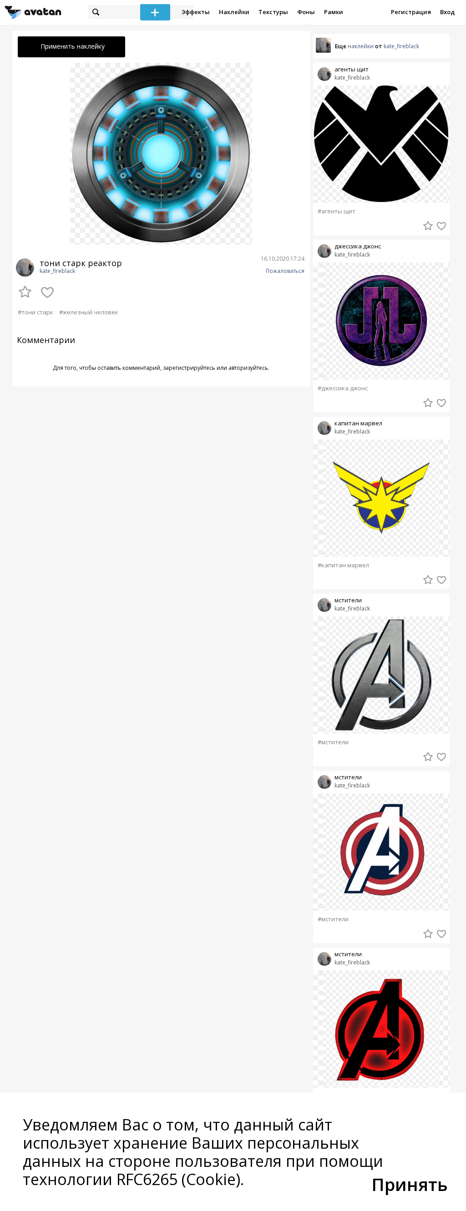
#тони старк (35, 312)
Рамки (333, 12)
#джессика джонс (343, 388)
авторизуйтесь (248, 368)
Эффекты (196, 12)
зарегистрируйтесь (189, 368)
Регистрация (411, 12)
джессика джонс (357, 246)
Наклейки (234, 12)
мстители (348, 600)
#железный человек (88, 312)
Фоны (306, 12)
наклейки (361, 46)
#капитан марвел (343, 565)
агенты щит (351, 69)
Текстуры (273, 12)
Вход (447, 12)
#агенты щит (336, 211)
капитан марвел (358, 423)
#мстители (333, 742)
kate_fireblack (57, 271)
